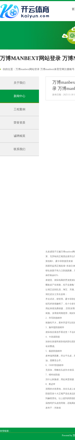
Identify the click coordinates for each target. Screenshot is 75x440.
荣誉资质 (19, 122)
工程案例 (19, 109)
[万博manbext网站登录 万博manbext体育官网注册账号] (25, 11)
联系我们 (19, 149)
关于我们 (19, 82)
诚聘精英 (19, 135)
